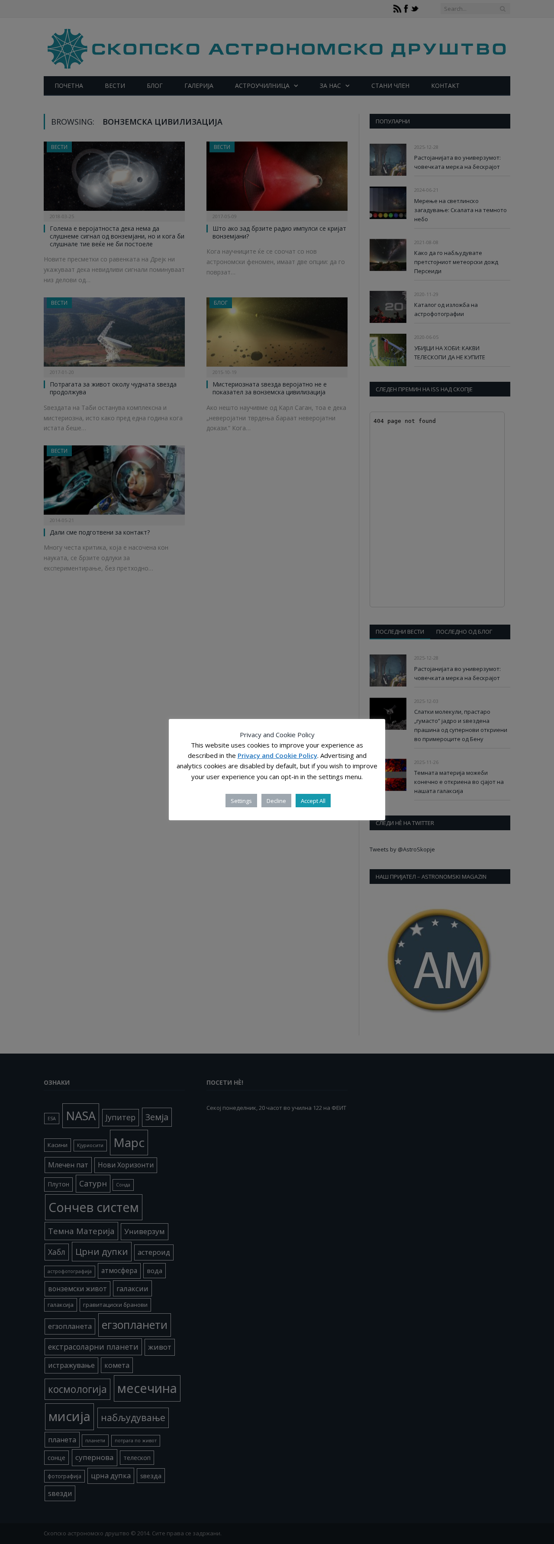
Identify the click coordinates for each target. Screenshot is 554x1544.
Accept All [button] (313, 801)
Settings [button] (241, 801)
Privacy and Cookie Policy (277, 755)
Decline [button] (276, 801)
